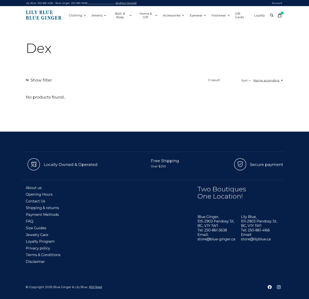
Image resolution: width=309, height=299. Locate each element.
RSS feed (95, 287)
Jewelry (97, 15)
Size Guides (36, 228)
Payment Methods (42, 214)
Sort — (246, 80)
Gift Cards (239, 15)
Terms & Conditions (43, 255)
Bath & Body (120, 15)
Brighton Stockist (126, 3)
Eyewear (196, 15)
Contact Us (35, 201)
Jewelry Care (37, 234)
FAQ (29, 221)
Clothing (75, 15)
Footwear (219, 15)
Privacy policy (38, 248)
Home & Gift (145, 15)
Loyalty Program (40, 241)
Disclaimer (35, 261)
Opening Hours (39, 194)
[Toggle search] (271, 15)
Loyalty (259, 15)
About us (34, 187)
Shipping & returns (42, 207)
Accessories (172, 15)
